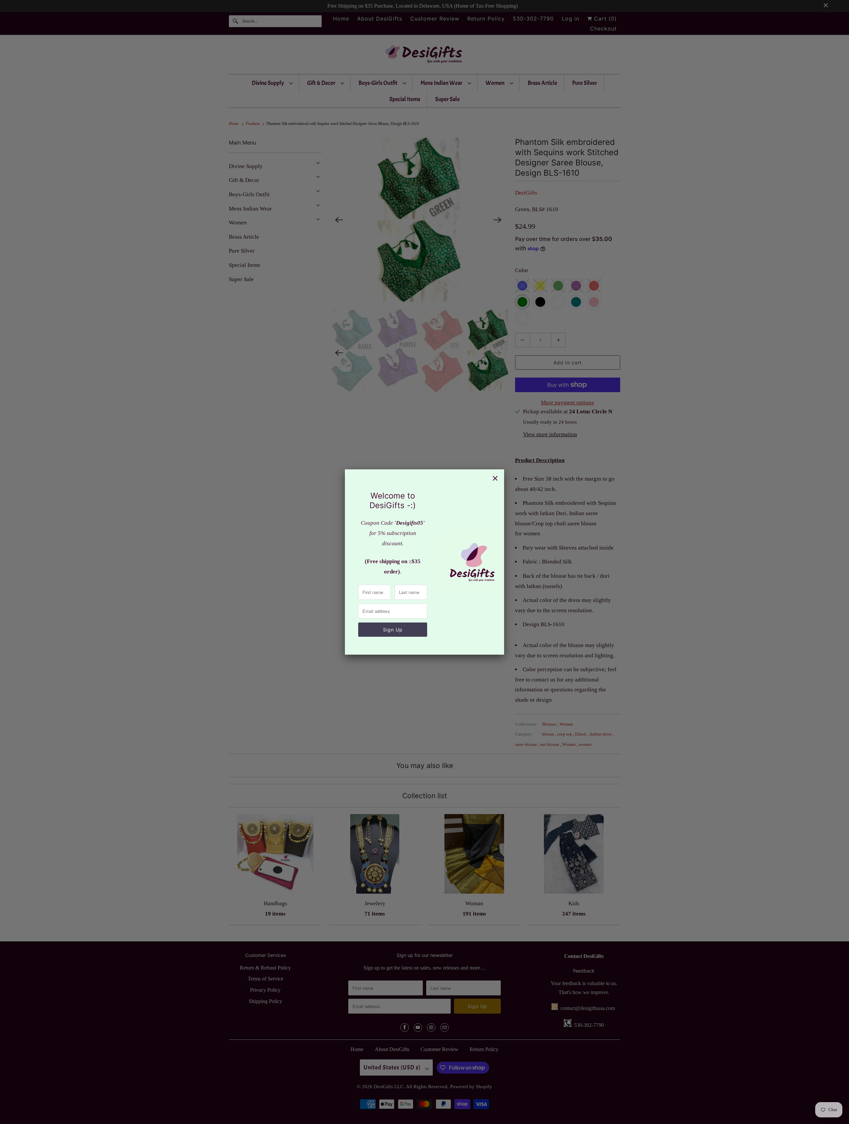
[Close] (495, 478)
